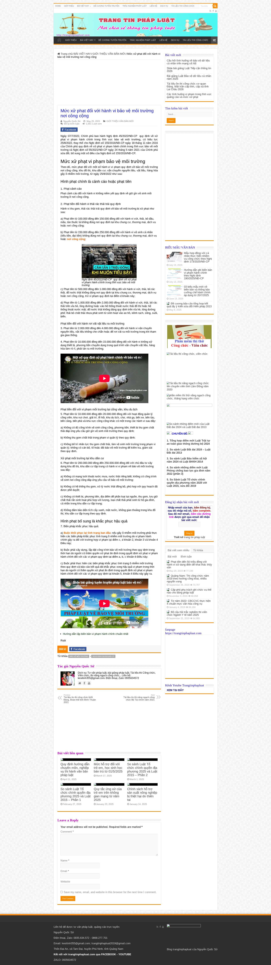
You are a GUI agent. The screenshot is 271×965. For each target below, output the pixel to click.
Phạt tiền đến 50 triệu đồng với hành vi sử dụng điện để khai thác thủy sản (189, 564)
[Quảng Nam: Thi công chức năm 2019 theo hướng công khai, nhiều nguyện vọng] (168, 575)
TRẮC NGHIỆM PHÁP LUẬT (134, 6)
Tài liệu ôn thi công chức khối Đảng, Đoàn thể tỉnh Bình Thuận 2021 (80, 698)
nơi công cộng (76, 239)
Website (65, 881)
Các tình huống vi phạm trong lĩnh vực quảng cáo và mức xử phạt (189, 96)
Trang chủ (66, 53)
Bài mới (172, 556)
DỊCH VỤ (164, 6)
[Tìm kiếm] (215, 6)
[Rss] (210, 11)
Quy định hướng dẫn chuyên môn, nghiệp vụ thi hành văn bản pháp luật (75, 769)
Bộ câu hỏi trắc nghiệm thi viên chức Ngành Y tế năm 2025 (187, 613)
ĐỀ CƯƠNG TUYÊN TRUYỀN (106, 6)
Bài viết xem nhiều (178, 550)
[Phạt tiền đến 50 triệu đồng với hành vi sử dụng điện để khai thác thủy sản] (168, 561)
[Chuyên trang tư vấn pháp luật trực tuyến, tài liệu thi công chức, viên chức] (136, 22)
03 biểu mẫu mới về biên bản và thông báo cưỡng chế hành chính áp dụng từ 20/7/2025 (197, 291)
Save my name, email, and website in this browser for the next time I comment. (110, 892)
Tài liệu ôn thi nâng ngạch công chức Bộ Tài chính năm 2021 (139, 697)
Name (65, 860)
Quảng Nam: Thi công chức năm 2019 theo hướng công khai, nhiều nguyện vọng (188, 578)
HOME (58, 6)
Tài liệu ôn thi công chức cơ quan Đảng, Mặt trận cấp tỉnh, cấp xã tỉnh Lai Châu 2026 (188, 86)
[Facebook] (213, 11)
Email (65, 871)
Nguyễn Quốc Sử (71, 121)
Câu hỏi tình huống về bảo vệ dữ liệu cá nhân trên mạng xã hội (188, 62)
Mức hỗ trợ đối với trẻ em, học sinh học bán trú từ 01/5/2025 (108, 767)
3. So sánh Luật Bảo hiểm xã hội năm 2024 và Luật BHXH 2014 (187, 460)
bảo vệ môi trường (79, 656)
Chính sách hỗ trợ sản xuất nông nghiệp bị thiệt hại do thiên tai (142, 794)
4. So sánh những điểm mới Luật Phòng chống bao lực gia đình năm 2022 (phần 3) (188, 470)
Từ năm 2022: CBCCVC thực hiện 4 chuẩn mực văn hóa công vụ (189, 602)
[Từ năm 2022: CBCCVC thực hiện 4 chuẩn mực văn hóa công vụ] (168, 601)
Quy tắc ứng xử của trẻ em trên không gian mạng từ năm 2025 (108, 794)
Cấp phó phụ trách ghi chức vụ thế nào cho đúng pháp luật (189, 591)
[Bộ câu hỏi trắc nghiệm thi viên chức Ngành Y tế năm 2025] (168, 612)
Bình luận (186, 556)
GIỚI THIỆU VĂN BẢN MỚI (109, 53)
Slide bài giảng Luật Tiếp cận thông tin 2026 (189, 70)
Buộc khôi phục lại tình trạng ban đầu (87, 532)
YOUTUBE (124, 954)
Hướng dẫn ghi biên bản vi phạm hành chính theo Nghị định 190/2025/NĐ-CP (198, 274)
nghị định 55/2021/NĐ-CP (103, 656)
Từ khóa (198, 550)
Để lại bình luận (72, 123)
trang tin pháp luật (194, 537)
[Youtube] (216, 11)
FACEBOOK (108, 954)
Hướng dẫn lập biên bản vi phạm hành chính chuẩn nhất (95, 633)
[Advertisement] (109, 83)
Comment (67, 831)
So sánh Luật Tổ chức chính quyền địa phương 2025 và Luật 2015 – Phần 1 (76, 794)
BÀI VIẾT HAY (82, 53)
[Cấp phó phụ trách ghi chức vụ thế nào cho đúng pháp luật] (168, 589)
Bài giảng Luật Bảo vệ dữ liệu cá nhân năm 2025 (189, 77)
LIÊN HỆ (153, 6)
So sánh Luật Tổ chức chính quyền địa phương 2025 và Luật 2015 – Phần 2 (142, 769)
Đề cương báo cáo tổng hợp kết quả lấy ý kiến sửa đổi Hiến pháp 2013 (189, 305)
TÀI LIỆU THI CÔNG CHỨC (183, 6)
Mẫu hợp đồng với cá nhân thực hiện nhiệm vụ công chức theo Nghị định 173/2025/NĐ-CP (198, 257)
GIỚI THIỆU (69, 6)
